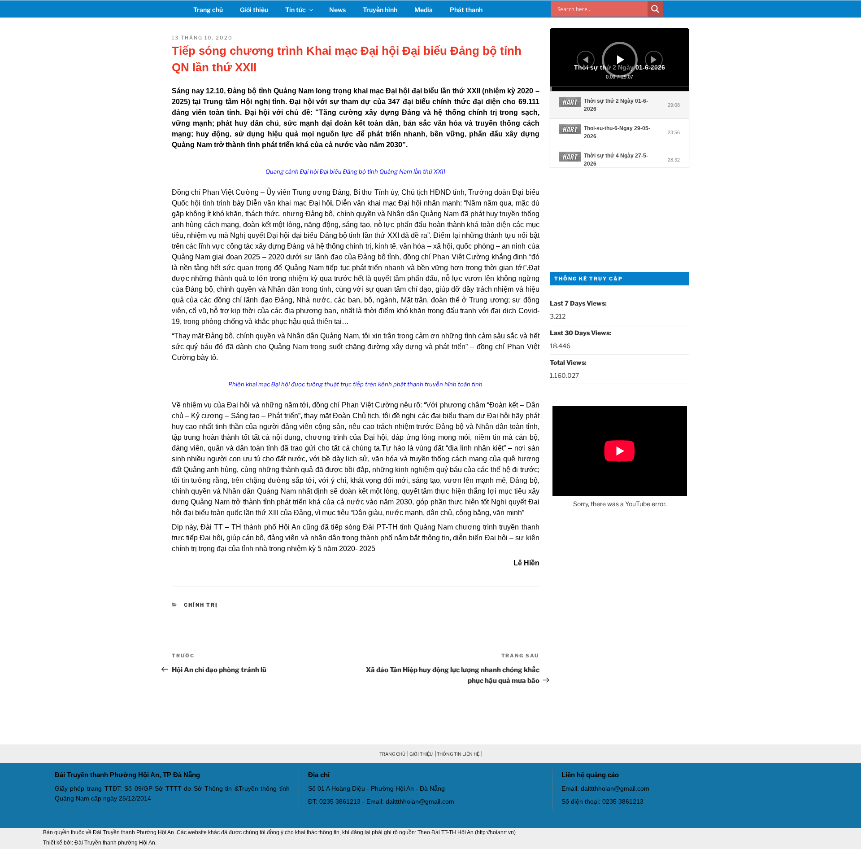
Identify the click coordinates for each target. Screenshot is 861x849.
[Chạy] (620, 59)
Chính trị (201, 605)
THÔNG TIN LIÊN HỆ (458, 754)
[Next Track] (654, 59)
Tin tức (295, 9)
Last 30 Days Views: (581, 333)
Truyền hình (380, 9)
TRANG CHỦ (392, 754)
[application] (620, 59)
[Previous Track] (585, 59)
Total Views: (569, 362)
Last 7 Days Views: (579, 303)
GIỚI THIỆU (421, 754)
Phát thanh (466, 9)
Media (423, 9)
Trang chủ (208, 9)
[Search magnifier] (655, 9)
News (337, 9)
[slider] (620, 89)
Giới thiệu (254, 9)
